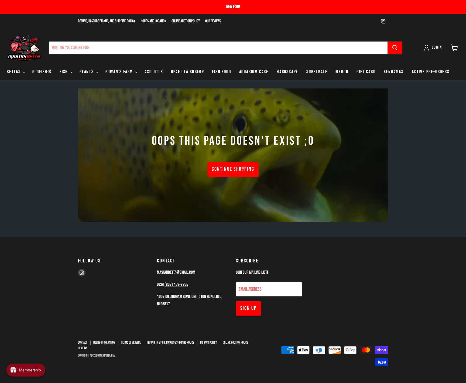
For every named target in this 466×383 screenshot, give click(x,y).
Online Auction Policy (186, 21)
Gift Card (366, 72)
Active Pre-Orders (431, 72)
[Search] (395, 48)
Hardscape (287, 72)
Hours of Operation (104, 342)
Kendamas (394, 72)
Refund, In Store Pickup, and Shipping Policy (106, 21)
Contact (82, 342)
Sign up (248, 308)
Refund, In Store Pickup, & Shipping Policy (170, 342)
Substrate (316, 72)
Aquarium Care (254, 72)
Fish (64, 72)
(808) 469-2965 (176, 284)
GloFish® (42, 72)
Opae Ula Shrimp (187, 72)
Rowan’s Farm (119, 72)
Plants (87, 72)
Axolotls (154, 72)
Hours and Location (153, 21)
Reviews (82, 348)
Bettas (14, 72)
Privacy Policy (208, 342)
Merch (341, 72)
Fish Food (221, 72)
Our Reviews (213, 21)
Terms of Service (131, 342)
